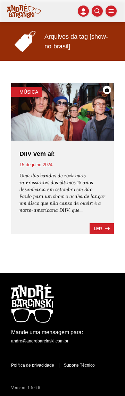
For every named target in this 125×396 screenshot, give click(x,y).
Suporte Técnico (79, 365)
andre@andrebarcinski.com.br (39, 341)
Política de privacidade (32, 365)
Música (28, 92)
